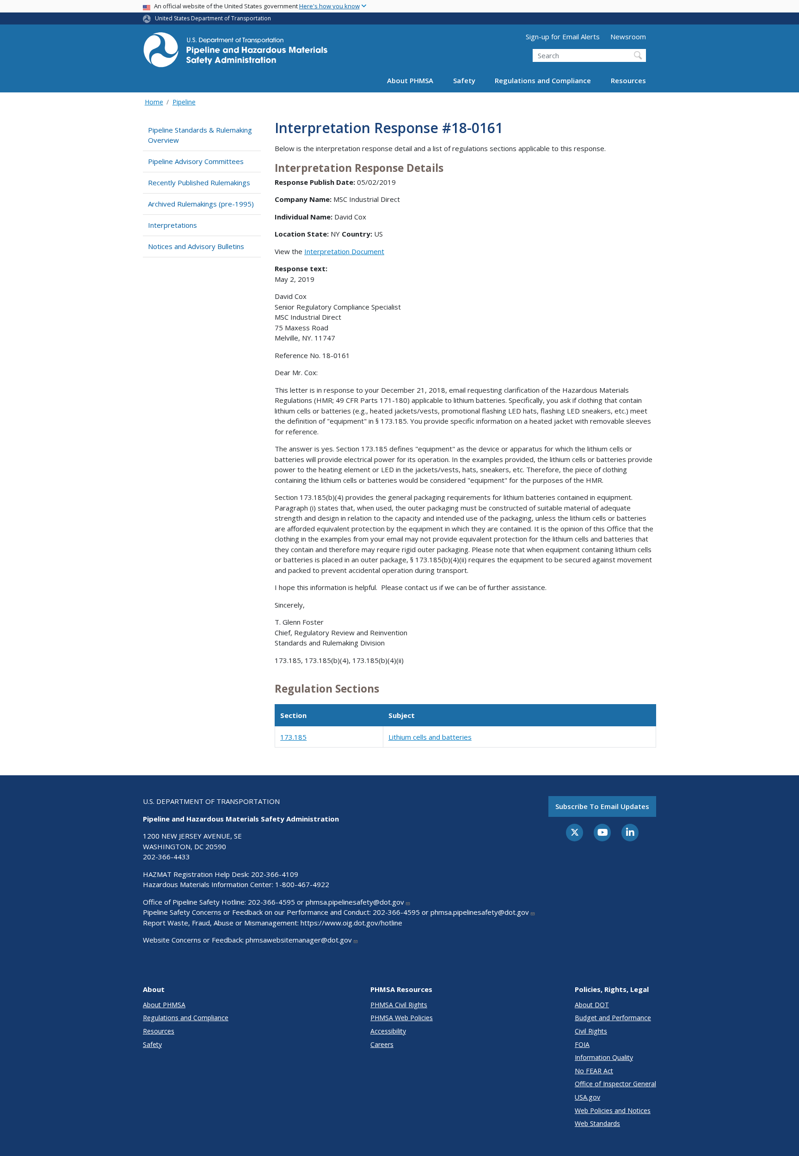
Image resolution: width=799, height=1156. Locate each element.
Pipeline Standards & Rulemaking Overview (200, 135)
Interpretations (172, 225)
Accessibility (388, 1031)
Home (154, 101)
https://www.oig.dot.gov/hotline (351, 922)
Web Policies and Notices (613, 1110)
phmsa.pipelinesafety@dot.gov (355, 902)
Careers (381, 1044)
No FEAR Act (594, 1070)
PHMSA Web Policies (401, 1017)
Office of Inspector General (615, 1083)
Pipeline (184, 101)
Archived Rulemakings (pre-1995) (201, 203)
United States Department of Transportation (213, 18)
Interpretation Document (344, 251)
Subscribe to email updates (602, 806)
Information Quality (604, 1057)
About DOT (592, 1004)
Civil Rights (591, 1031)
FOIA (582, 1044)
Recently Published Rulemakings (199, 182)
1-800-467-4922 (302, 884)
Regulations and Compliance (543, 80)
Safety (464, 80)
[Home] (235, 52)
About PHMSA (410, 80)
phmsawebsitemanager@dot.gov (299, 939)
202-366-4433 (166, 856)
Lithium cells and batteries (430, 737)
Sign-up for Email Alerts (563, 36)
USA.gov (587, 1097)
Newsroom (628, 36)
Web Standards (597, 1123)
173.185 (293, 737)
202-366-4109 (274, 874)
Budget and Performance (613, 1017)
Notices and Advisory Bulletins (196, 246)
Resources (628, 80)
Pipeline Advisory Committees (196, 161)
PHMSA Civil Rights (398, 1004)
